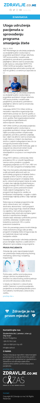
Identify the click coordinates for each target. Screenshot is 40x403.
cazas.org (27, 10)
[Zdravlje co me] (20, 5)
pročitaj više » (8, 296)
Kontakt (6, 393)
